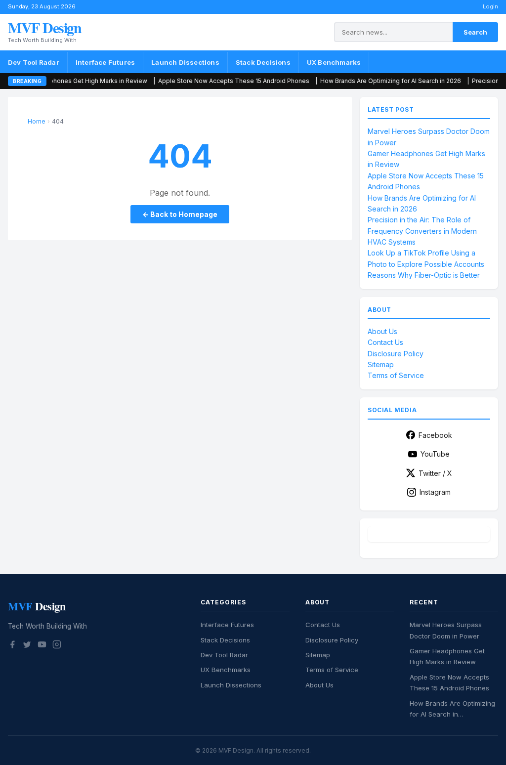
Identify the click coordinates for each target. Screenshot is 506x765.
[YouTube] (42, 646)
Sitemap (381, 364)
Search (475, 32)
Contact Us (385, 342)
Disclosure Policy (395, 353)
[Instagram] (56, 646)
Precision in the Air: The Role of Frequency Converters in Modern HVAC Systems (422, 230)
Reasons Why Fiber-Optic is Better (424, 275)
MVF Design (44, 27)
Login (490, 6)
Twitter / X (435, 473)
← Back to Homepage (179, 214)
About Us (382, 331)
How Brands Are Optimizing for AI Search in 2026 (359, 81)
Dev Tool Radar (33, 62)
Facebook (435, 435)
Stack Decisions (263, 62)
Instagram (435, 492)
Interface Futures (105, 62)
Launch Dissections (185, 62)
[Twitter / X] (27, 646)
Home (36, 121)
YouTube (435, 454)
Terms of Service (396, 375)
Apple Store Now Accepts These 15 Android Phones (202, 81)
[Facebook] (12, 646)
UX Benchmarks (334, 62)
